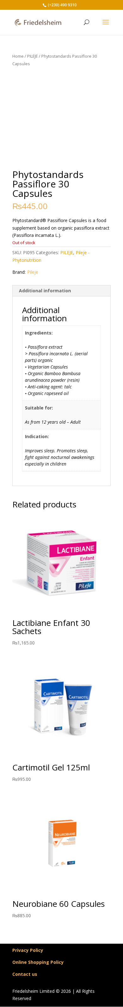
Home (18, 56)
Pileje (32, 272)
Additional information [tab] (45, 291)
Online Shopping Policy (38, 962)
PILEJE (32, 56)
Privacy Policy (27, 950)
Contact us (24, 974)
